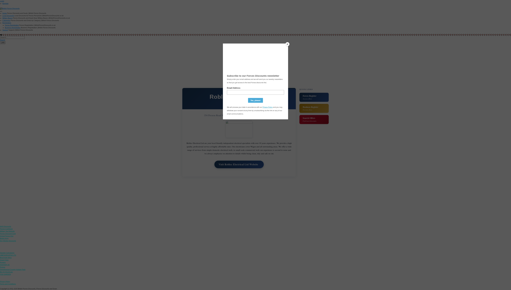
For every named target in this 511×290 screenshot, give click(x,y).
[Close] (287, 44)
